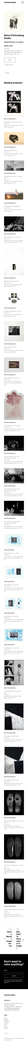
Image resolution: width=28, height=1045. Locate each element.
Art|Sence (8, 1040)
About (5, 1018)
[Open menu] (22, 2)
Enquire (10, 59)
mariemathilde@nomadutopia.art (12, 1008)
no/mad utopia (10, 2)
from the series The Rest (10, 458)
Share (7, 73)
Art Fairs (6, 1023)
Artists (5, 1024)
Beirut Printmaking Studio (9, 118)
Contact (6, 1028)
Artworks (6, 1019)
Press (5, 1026)
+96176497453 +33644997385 (11, 1010)
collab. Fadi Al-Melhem (9, 550)
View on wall (9, 64)
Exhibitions (6, 1021)
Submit (14, 976)
